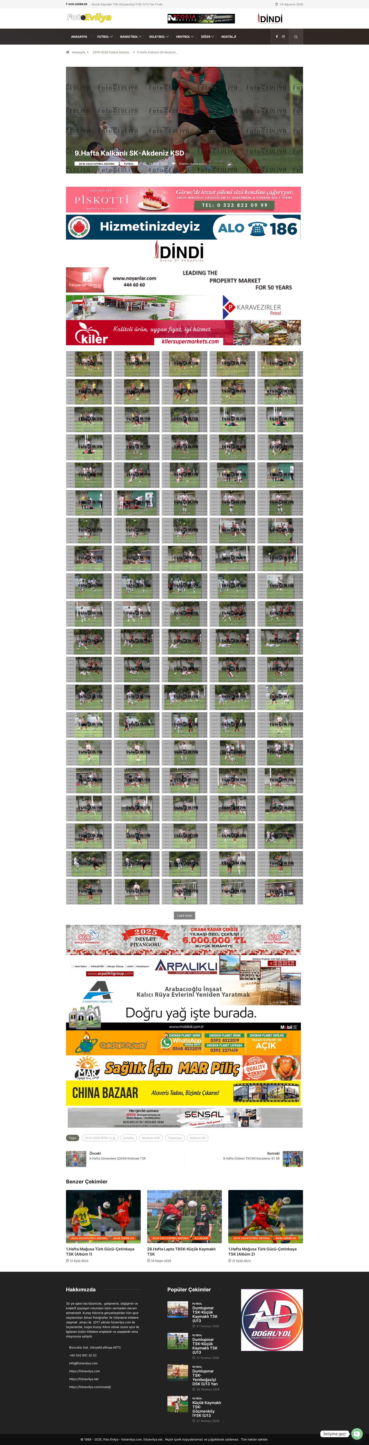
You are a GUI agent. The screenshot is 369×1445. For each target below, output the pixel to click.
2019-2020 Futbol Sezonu (111, 52)
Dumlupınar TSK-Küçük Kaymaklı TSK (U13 (205, 1314)
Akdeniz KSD (151, 1138)
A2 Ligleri (282, 1238)
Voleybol (157, 36)
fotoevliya (175, 1138)
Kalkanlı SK (197, 1138)
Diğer (205, 36)
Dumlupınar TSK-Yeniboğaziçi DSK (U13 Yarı (205, 1377)
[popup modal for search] (296, 37)
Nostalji (228, 36)
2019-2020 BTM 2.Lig (100, 1138)
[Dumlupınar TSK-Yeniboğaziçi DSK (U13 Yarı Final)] (177, 1372)
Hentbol (183, 36)
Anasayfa (79, 36)
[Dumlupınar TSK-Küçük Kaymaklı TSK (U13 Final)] (177, 1309)
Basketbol (129, 36)
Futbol (103, 36)
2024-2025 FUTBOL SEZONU (251, 1238)
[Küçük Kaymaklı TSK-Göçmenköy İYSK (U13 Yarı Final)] (177, 1404)
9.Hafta (128, 1138)
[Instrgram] (283, 36)
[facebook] (277, 36)
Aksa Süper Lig (123, 1238)
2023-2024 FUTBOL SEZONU (89, 1238)
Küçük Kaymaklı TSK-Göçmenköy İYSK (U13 (206, 1409)
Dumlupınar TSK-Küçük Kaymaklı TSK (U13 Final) (123, 4)
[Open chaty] (357, 1434)
